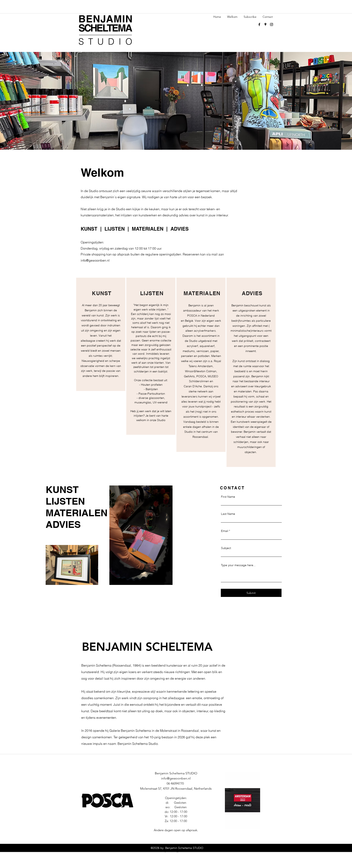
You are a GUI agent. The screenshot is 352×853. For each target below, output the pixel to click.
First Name (228, 496)
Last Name (228, 513)
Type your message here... (238, 565)
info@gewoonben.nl (95, 260)
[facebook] (259, 24)
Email (224, 530)
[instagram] (272, 24)
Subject (226, 548)
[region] (100, 334)
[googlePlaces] (265, 24)
